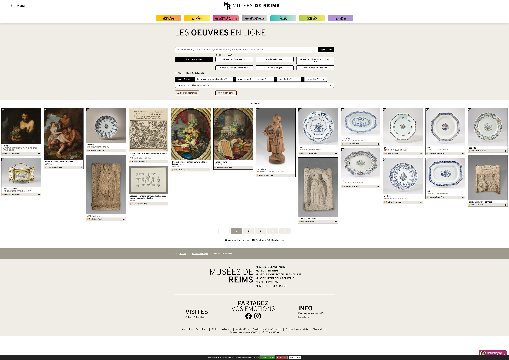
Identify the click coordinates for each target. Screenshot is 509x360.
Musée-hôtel (312, 18)
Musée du (254, 18)
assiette (90, 145)
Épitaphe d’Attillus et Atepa (480, 202)
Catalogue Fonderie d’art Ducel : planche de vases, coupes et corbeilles (148, 197)
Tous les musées (194, 59)
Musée (197, 18)
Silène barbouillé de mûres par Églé (60, 162)
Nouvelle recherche (188, 93)
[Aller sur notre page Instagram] (257, 316)
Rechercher (326, 50)
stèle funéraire (93, 216)
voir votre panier (227, 93)
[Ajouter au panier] (39, 110)
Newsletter (304, 317)
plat (301, 147)
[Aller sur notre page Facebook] (248, 316)
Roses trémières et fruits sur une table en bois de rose (189, 163)
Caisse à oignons (10, 189)
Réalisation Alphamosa (221, 329)
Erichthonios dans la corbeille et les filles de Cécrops (148, 155)
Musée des (168, 18)
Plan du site (318, 329)
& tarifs (311, 313)
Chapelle (283, 18)
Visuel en (189, 73)
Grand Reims (201, 329)
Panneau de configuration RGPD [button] (243, 332)
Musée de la (226, 18)
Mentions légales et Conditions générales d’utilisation (258, 329)
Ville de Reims (188, 329)
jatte (386, 148)
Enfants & (194, 317)
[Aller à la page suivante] (285, 231)
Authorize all (268, 357)
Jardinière (261, 169)
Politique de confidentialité (297, 329)
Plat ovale (346, 138)
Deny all (282, 357)
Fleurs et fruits (221, 162)
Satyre (5, 146)
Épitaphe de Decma (307, 219)
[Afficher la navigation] (13, 6)
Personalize (295, 357)
